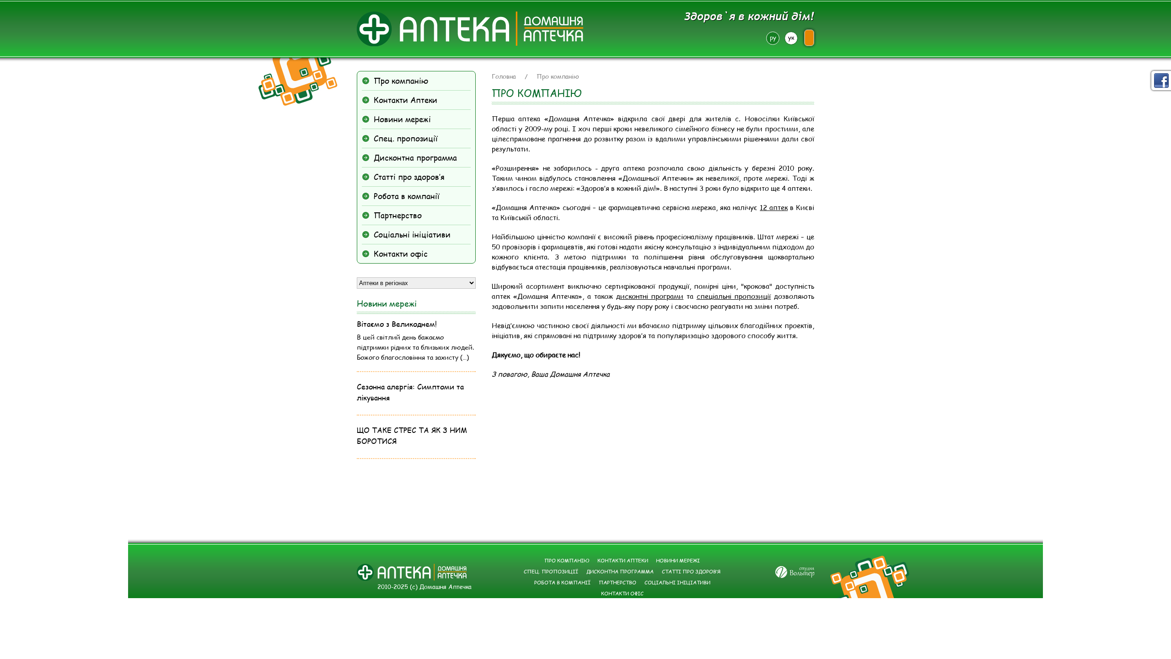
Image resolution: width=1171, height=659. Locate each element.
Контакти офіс (401, 253)
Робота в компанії (407, 195)
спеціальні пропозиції (734, 296)
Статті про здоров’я (409, 176)
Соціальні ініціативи (412, 234)
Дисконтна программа (415, 157)
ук (791, 37)
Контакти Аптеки (405, 99)
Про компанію (401, 80)
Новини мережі (402, 118)
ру (773, 37)
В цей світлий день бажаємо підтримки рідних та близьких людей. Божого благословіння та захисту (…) (415, 347)
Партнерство (398, 215)
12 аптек (774, 207)
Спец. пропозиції (406, 138)
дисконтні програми (650, 296)
